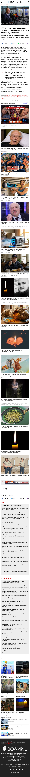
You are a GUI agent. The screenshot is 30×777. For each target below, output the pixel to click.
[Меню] (1, 2)
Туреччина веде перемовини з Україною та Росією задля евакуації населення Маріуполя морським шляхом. (14, 97)
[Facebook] (8, 769)
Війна (11, 4)
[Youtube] (19, 769)
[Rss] (22, 769)
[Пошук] (28, 2)
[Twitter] (11, 769)
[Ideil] (15, 772)
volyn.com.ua (10, 742)
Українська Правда (11, 55)
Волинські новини (5, 4)
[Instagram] (14, 769)
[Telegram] (16, 769)
